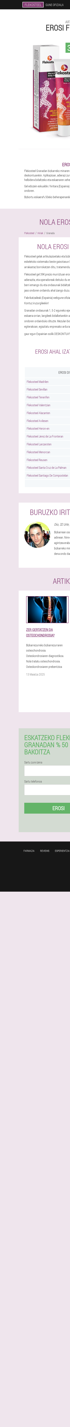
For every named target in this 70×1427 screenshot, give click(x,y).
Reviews (44, 851)
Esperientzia (62, 851)
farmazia (29, 851)
